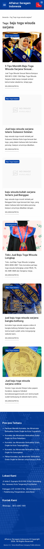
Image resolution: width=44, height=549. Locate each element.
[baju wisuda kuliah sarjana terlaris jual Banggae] (22, 173)
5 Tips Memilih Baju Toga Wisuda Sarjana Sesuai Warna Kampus (19, 69)
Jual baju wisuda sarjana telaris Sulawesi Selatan (19, 130)
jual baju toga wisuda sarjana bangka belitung (21, 319)
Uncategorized (11, 225)
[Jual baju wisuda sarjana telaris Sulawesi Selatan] (22, 110)
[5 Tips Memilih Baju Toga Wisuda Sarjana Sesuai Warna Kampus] (22, 47)
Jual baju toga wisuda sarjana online (17, 382)
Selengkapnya (12, 86)
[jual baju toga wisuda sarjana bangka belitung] (22, 299)
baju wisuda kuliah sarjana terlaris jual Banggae (20, 193)
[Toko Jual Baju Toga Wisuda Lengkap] (22, 236)
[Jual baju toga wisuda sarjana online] (22, 362)
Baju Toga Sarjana (12, 36)
